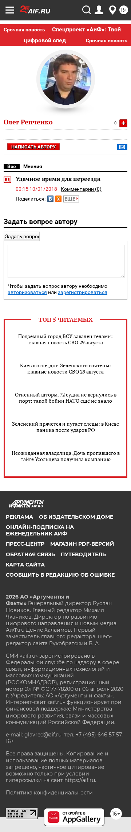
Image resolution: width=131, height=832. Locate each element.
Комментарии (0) (81, 189)
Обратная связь (30, 554)
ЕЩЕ (70, 199)
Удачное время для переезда (58, 179)
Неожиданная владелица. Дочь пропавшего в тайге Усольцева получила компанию (66, 456)
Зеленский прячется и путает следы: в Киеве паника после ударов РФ (65, 427)
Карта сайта (25, 564)
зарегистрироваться (82, 292)
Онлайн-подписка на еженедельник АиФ (40, 530)
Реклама (19, 517)
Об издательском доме (76, 517)
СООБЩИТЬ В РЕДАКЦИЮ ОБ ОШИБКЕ (60, 575)
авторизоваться (27, 292)
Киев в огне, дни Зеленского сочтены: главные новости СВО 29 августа (65, 368)
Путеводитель (83, 554)
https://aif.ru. (80, 780)
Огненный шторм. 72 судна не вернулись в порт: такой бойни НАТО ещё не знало (65, 397)
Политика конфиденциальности (49, 792)
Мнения (32, 166)
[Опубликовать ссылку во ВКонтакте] (50, 199)
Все (11, 166)
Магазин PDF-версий (82, 544)
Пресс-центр (25, 544)
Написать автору (33, 147)
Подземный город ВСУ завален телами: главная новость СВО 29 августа (65, 339)
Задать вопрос (22, 236)
